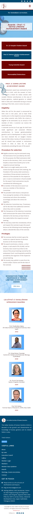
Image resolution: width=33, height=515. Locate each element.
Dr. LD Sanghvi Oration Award (16, 45)
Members (5, 464)
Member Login (6, 461)
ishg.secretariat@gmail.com (12, 488)
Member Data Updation (9, 467)
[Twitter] (27, 1)
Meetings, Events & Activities (11, 472)
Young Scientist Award (16, 65)
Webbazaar (16, 511)
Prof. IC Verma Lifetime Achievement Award (16, 55)
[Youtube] (30, 1)
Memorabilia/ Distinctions (16, 74)
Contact (4, 475)
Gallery (4, 458)
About (4, 450)
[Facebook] (24, 1)
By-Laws (4, 452)
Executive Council (7, 455)
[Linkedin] (22, 1)
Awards (4, 469)
